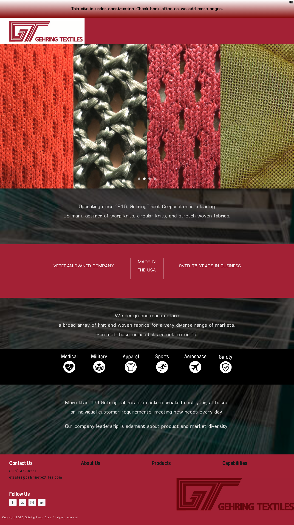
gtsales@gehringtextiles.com (35, 477)
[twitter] (22, 502)
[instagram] (32, 502)
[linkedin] (41, 502)
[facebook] (13, 502)
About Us (90, 463)
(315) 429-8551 (23, 471)
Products (161, 463)
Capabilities (234, 463)
